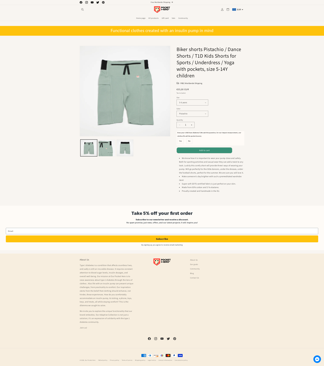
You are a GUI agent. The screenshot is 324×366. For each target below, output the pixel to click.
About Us (194, 260)
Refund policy (102, 360)
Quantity (180, 120)
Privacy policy (114, 360)
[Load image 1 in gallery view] (88, 148)
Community (195, 269)
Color (178, 109)
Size (178, 97)
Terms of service (127, 360)
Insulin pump (209, 132)
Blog (192, 273)
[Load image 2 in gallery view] (106, 148)
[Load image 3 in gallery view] (125, 148)
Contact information (165, 360)
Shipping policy (140, 360)
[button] (82, 9)
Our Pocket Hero (90, 360)
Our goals (194, 264)
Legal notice (152, 360)
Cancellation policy (181, 360)
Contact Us (194, 278)
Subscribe (162, 239)
